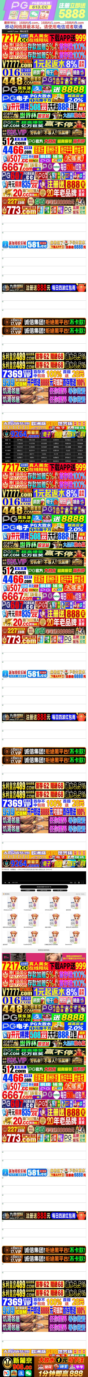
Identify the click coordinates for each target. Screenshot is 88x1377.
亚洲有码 (56, 440)
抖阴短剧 (68, 461)
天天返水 (80, 450)
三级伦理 (20, 443)
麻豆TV (32, 454)
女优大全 (68, 454)
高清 (71, 882)
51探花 (44, 454)
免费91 (32, 457)
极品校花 (56, 461)
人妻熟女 (56, 443)
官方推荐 (8, 450)
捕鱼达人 (20, 450)
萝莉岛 (80, 454)
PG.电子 (60, 890)
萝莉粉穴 (68, 457)
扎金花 (68, 450)
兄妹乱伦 (32, 461)
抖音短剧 (20, 454)
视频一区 (8, 440)
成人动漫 (80, 440)
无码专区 (8, 457)
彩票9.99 (56, 450)
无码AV (8, 454)
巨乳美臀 (44, 443)
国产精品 (20, 440)
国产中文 (20, 461)
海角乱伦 (44, 457)
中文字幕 (32, 443)
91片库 (56, 454)
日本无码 (44, 440)
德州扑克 (44, 450)
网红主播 (32, 440)
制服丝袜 (68, 443)
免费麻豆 (56, 457)
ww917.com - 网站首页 (17, 31)
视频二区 (8, 443)
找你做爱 (44, 447)
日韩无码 (80, 461)
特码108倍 (44, 890)
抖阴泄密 (80, 457)
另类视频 (80, 443)
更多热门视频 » (80, 894)
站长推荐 (8, 447)
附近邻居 (20, 447)
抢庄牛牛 (32, 450)
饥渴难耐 (32, 447)
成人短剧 (44, 461)
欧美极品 (68, 440)
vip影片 (28, 890)
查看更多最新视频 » (44, 950)
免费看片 (20, 457)
